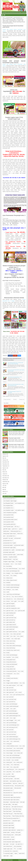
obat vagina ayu (6, 806)
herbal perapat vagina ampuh (9, 533)
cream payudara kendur (8, 514)
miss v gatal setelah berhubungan (10, 627)
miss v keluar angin (15, 638)
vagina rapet (6, 855)
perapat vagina (6, 832)
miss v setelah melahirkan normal (10, 746)
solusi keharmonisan (7, 846)
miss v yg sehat (6, 774)
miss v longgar (6, 680)
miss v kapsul (20, 636)
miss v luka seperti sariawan (9, 685)
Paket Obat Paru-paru (8, 813)
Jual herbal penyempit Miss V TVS (15, 377)
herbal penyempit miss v (16, 531)
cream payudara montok (8, 521)
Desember (5, 462)
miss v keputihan (7, 657)
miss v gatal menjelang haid (9, 612)
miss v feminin (6, 601)
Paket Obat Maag (17, 811)
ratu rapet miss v (19, 844)
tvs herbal (19, 848)
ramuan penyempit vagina (8, 839)
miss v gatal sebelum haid (9, 622)
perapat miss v (20, 830)
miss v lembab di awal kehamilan (10, 678)
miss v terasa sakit (18, 753)
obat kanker (5, 781)
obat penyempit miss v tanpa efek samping (12, 792)
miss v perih (13, 708)
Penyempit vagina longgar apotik (16, 444)
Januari (4, 473)
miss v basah (18, 563)
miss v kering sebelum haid (9, 669)
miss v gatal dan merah (8, 610)
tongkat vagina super (7, 848)
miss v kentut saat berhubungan (10, 655)
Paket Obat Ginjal (7, 809)
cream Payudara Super (8, 526)
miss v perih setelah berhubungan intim (11, 715)
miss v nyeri (6, 694)
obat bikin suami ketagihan (9, 776)
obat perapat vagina (14, 802)
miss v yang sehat (7, 771)
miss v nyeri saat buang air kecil (17, 694)
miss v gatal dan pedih (20, 610)
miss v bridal (15, 589)
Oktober (4, 454)
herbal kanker (6, 531)
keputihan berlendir (7, 559)
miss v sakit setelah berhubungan (10, 736)
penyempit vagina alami (8, 823)
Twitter (19, 355)
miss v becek (22, 568)
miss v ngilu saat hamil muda (9, 690)
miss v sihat (22, 746)
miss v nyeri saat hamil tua (9, 701)
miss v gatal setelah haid (8, 629)
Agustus (4, 456)
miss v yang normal (19, 769)
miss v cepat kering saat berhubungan (11, 594)
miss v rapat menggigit (8, 720)
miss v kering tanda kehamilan (10, 671)
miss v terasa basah (7, 748)
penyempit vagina (16, 820)
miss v (12, 563)
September (5, 465)
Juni (3, 485)
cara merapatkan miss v (8, 507)
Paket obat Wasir (7, 816)
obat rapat (22, 802)
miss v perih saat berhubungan (10, 711)
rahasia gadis (18, 834)
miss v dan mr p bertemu (17, 596)
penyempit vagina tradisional (9, 830)
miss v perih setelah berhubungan (10, 713)
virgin (11, 855)
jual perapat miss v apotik (15, 20)
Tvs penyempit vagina (8, 853)
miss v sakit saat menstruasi (9, 734)
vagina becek (21, 853)
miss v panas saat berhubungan (10, 704)
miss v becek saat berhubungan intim (11, 570)
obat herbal (16, 778)
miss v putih (6, 718)
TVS (15, 848)
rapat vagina (6, 844)
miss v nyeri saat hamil (8, 697)
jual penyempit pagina (8, 545)
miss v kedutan (6, 638)
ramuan (12, 837)
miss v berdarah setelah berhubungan (11, 584)
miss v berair (6, 575)
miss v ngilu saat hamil (8, 687)
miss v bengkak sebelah (17, 573)
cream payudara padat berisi (9, 524)
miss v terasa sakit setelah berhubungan (12, 757)
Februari (4, 460)
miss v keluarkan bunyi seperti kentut (11, 650)
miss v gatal (20, 601)
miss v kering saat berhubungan (10, 664)
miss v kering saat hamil (8, 666)
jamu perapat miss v (11, 535)
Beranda (15, 399)
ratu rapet (12, 844)
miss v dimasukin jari (18, 598)
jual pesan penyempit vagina (9, 554)
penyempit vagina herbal (8, 825)
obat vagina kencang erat (17, 806)
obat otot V (20, 783)
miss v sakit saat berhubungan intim (11, 725)
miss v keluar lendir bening (9, 648)
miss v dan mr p (6, 596)
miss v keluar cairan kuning (9, 641)
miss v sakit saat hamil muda (9, 732)
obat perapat (6, 802)
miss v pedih (6, 708)
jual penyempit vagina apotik (9, 547)
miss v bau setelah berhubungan (10, 568)
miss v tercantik (6, 760)
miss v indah (6, 636)
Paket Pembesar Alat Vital (18, 816)
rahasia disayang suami (8, 834)
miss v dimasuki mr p (8, 598)
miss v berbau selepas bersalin (10, 580)
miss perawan (6, 563)
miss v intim (13, 636)
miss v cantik (6, 591)
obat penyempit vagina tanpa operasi (11, 799)
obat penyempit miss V (8, 790)
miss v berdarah (6, 582)
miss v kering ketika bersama (9, 662)
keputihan (5, 556)
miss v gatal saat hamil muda (9, 617)
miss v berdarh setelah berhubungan (11, 587)
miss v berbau (13, 575)
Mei (3, 458)
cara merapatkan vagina (8, 510)
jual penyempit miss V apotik (9, 18)
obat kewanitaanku (7, 783)
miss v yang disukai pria (8, 769)
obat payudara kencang (8, 785)
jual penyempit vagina (11, 19)
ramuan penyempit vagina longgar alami (11, 841)
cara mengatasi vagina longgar (10, 500)
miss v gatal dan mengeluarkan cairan (11, 608)
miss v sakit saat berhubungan (10, 722)
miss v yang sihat (16, 771)
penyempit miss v (7, 820)
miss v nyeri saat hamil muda (9, 699)
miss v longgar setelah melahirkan (10, 683)
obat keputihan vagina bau (15, 781)
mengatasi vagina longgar (8, 561)
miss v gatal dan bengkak (8, 603)
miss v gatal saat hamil (8, 615)
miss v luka (22, 683)
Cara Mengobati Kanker (8, 503)
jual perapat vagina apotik (8, 552)
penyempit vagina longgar (8, 827)
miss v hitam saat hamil (15, 634)
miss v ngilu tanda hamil (8, 692)
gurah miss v (15, 528)
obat (13, 774)
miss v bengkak (6, 573)
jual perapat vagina (20, 549)
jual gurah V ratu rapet (8, 538)
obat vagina (14, 804)
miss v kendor (6, 652)
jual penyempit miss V (18, 17)
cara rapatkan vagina (19, 510)
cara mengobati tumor (19, 503)
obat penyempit (17, 788)
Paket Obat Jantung (16, 809)
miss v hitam (6, 634)
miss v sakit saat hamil (8, 729)
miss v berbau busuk (7, 577)
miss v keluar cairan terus (8, 643)
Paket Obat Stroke (18, 813)
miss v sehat (6, 741)
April (3, 489)
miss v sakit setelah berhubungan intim (11, 739)
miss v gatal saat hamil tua (9, 620)
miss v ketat (20, 671)
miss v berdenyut (7, 589)
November (5, 464)
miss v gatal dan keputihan (9, 605)
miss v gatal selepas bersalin (9, 624)
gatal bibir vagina (7, 528)
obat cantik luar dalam (8, 778)
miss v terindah (15, 760)
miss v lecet (16, 673)
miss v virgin (6, 767)
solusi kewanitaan (17, 846)
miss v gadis (14, 601)
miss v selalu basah (14, 741)
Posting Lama (21, 399)
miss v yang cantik (14, 767)
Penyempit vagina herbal (14, 438)
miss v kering (15, 657)
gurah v (20, 528)
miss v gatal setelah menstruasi (10, 631)
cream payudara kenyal (8, 517)
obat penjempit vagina (8, 788)
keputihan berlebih (13, 556)
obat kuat (15, 783)
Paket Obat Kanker (7, 811)
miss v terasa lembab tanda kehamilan (11, 750)
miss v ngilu (19, 685)
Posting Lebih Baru (7, 399)
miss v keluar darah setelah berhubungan (12, 645)
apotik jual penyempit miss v (9, 498)
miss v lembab (6, 676)
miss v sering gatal (7, 743)
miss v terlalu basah (7, 762)
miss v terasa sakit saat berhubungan (11, 755)
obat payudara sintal (19, 785)
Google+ (15, 355)
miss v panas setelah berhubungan (10, 706)
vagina (15, 853)
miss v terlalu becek (18, 762)
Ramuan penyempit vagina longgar (17, 431)
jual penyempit (9, 17)
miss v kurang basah (7, 673)
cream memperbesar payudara (9, 512)
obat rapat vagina (7, 804)
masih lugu (15, 559)
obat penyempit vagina (8, 795)
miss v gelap (21, 631)
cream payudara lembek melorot (10, 519)
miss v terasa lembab (18, 748)
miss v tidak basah (15, 764)
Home (4, 17)
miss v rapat (12, 718)
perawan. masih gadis (16, 832)
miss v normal (18, 692)
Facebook (10, 355)
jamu (4, 535)
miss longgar (18, 561)
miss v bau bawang (7, 566)
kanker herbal (20, 554)
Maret (4, 471)
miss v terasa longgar (8, 753)
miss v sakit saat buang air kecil (10, 727)
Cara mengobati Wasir (8, 505)
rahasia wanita (6, 837)
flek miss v (17, 526)
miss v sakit (17, 720)
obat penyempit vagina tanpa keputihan (11, 797)
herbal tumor (20, 533)
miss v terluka (6, 764)
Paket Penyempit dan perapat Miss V (11, 818)
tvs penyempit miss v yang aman (10, 851)
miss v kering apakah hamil (9, 659)
